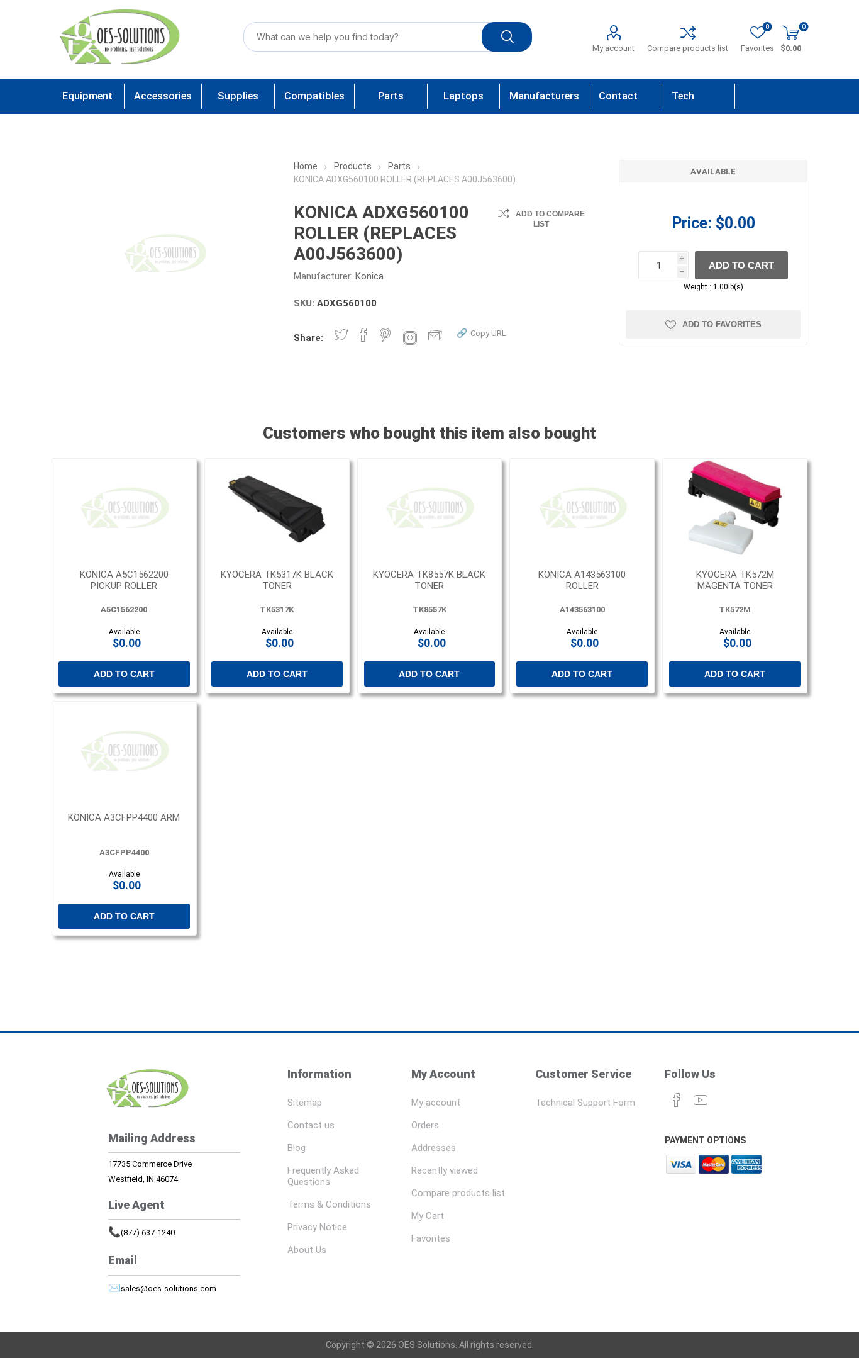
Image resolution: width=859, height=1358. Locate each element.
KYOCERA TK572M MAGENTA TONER (735, 580)
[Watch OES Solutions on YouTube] (700, 1100)
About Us (306, 1249)
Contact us (311, 1125)
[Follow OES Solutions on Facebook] (677, 1100)
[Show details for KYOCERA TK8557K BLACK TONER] (430, 509)
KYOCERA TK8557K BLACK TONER (429, 580)
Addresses (433, 1147)
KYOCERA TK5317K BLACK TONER (277, 580)
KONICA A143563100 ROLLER (582, 580)
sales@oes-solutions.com (168, 1288)
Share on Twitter (341, 335)
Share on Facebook (363, 335)
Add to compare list (550, 219)
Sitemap (304, 1102)
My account (613, 48)
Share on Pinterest (385, 335)
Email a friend (438, 335)
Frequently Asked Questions (323, 1176)
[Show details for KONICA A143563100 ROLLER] (582, 509)
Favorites (430, 1238)
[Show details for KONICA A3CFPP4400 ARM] (124, 752)
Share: (308, 338)
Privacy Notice (317, 1227)
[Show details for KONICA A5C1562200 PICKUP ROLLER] (124, 509)
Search (507, 37)
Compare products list (687, 48)
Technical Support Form (585, 1102)
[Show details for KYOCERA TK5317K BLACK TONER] (277, 509)
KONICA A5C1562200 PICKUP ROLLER (124, 580)
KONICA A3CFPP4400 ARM (124, 817)
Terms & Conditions (329, 1204)
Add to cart (741, 265)
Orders (425, 1125)
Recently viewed (444, 1170)
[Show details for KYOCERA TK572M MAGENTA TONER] (735, 509)
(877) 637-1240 (148, 1232)
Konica (369, 276)
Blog (296, 1147)
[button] (481, 332)
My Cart (427, 1215)
